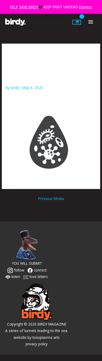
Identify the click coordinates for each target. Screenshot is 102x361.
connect (40, 270)
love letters (38, 276)
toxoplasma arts (46, 337)
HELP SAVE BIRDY (24, 6)
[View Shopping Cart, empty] (76, 22)
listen (15, 276)
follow (18, 270)
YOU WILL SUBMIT (27, 263)
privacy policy (37, 343)
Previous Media (51, 198)
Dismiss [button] (85, 6)
